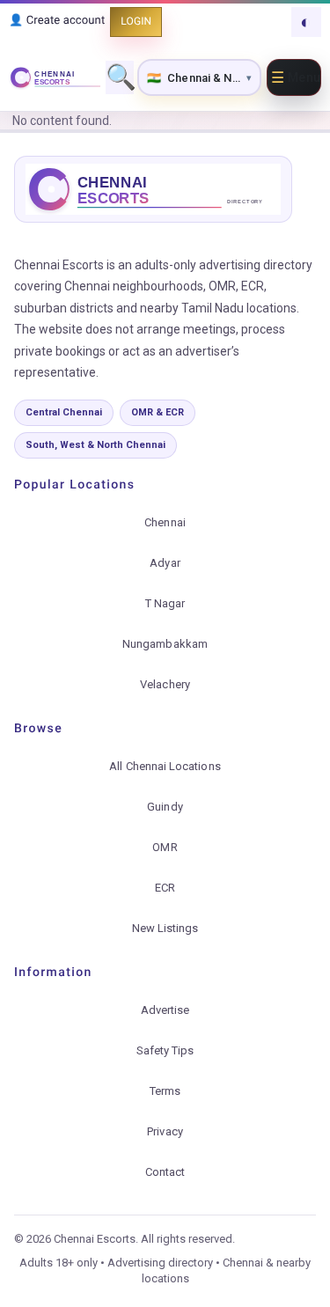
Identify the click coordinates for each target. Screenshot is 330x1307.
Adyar (165, 562)
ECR (165, 887)
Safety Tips (165, 1050)
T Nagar (165, 603)
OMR (164, 847)
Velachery (165, 684)
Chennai (164, 522)
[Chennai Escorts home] (54, 77)
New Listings (165, 928)
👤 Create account (57, 20)
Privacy (164, 1131)
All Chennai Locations (164, 766)
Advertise (165, 1010)
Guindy (164, 806)
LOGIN (136, 21)
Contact (165, 1172)
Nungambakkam (165, 643)
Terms (165, 1091)
